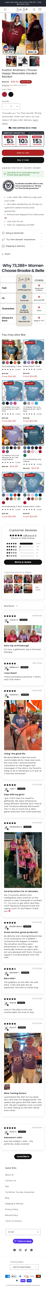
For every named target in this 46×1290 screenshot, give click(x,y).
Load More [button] (23, 1156)
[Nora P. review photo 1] (23, 1058)
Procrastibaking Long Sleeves (32, 460)
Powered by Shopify (32, 1285)
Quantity (5, 101)
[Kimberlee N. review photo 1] (23, 860)
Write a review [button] (23, 562)
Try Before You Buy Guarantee (19, 1192)
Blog (7, 1198)
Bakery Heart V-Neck (31, 507)
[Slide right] (43, 62)
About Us (9, 1175)
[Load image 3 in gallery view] (23, 61)
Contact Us (10, 1180)
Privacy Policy (11, 1209)
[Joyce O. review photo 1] (23, 633)
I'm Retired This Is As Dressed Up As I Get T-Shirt (11, 409)
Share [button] (7, 254)
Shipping (5, 85)
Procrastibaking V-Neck (12, 507)
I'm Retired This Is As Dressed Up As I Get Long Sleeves (10, 457)
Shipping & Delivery (14, 1203)
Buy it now (23, 160)
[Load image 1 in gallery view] (11, 61)
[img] (10, 616)
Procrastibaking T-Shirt (12, 366)
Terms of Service (13, 1221)
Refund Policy (11, 1215)
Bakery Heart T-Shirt (31, 366)
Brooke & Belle (18, 1285)
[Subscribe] (37, 1232)
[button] (5, 9)
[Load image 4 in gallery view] (34, 61)
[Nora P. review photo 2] (7, 1087)
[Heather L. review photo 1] (23, 725)
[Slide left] (3, 62)
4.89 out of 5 (29, 535)
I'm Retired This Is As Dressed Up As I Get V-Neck (32, 409)
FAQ (7, 1186)
